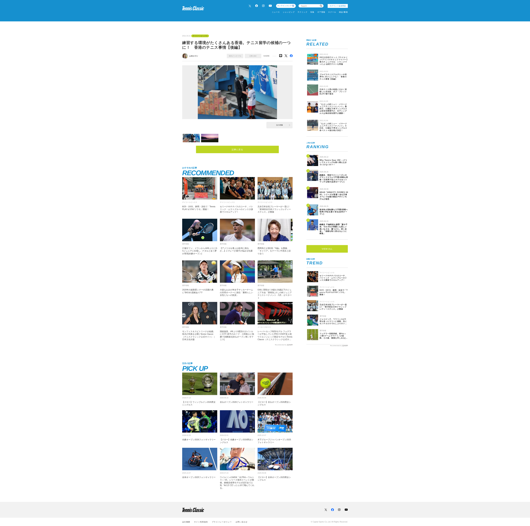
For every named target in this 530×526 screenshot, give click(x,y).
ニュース (276, 12)
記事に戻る (237, 149)
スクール (332, 12)
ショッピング (289, 12)
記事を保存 (253, 56)
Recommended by (281, 345)
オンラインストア (284, 6)
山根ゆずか (193, 56)
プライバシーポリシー (222, 522)
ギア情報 (321, 12)
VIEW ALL (327, 249)
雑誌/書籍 (343, 12)
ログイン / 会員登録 (338, 6)
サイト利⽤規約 (201, 522)
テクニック (303, 12)
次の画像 (279, 125)
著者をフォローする (235, 56)
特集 (312, 12)
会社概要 (186, 522)
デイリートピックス (200, 36)
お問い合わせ (242, 522)
